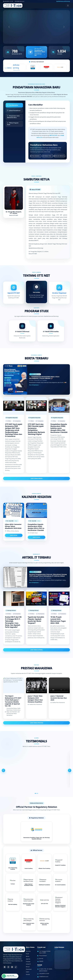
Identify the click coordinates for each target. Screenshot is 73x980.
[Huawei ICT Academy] (23, 67)
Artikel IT (28, 955)
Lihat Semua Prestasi (36, 723)
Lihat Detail (13, 535)
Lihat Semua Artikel (36, 650)
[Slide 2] (37, 784)
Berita (27, 947)
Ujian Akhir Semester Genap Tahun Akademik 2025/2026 (13, 526)
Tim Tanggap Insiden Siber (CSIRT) (44, 942)
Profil (27, 944)
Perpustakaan (43, 946)
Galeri (27, 962)
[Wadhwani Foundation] (64, 67)
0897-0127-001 (53, 135)
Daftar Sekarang (35, 156)
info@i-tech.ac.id (20, 1)
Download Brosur (59, 156)
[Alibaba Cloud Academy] (10, 67)
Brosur (28, 957)
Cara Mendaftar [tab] (13, 105)
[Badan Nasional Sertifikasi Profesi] (51, 67)
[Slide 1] (36, 784)
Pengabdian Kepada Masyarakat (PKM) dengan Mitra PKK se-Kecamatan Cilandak (36, 527)
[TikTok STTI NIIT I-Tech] (15, 957)
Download (29, 960)
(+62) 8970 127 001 (9, 1)
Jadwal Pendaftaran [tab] (14, 110)
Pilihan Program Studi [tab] (12, 123)
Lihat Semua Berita (36, 478)
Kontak (28, 965)
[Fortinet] (37, 67)
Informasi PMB (47, 156)
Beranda (28, 942)
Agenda (28, 949)
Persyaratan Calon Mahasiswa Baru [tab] (13, 116)
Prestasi (28, 952)
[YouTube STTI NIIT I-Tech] (12, 957)
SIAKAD (41, 952)
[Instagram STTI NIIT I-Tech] (8, 957)
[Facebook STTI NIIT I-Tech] (4, 957)
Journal (41, 949)
